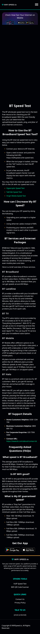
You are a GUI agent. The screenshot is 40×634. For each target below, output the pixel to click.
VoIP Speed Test (20, 584)
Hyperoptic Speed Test (15, 188)
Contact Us (20, 599)
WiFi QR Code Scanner (20, 587)
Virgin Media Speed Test (16, 196)
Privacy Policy (20, 602)
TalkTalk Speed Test (14, 192)
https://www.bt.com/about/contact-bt (21, 441)
